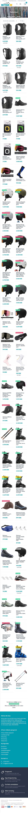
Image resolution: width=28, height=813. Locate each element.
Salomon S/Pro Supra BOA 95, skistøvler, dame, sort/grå (20, 490)
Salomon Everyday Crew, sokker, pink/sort (7, 368)
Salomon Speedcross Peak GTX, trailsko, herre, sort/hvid (20, 587)
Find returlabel (4, 754)
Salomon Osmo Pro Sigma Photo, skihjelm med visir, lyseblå (7, 226)
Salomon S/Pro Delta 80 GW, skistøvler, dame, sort (20, 418)
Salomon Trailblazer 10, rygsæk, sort (6, 62)
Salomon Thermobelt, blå (7, 536)
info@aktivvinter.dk (8, 763)
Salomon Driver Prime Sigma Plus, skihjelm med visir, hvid (7, 685)
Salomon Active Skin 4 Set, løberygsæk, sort (20, 38)
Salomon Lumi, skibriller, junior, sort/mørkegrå (7, 346)
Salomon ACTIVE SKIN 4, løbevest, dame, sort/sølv (20, 87)
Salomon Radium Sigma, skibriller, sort (7, 180)
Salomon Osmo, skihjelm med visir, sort (20, 323)
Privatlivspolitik (5, 752)
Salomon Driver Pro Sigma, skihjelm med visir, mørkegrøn (7, 299)
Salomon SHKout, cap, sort (7, 417)
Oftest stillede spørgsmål (7, 732)
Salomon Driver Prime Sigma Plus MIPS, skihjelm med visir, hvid (20, 274)
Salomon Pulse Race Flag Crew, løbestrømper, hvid (20, 369)
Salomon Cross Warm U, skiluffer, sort (20, 346)
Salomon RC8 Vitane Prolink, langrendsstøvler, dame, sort (7, 562)
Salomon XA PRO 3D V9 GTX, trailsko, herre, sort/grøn (7, 394)
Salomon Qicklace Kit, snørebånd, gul (7, 135)
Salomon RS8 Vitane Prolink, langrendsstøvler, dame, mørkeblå (20, 636)
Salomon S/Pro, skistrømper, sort (20, 180)
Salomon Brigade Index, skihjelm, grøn (20, 203)
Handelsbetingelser (5, 750)
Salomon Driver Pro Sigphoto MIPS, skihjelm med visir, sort (7, 250)
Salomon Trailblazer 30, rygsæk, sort (20, 62)
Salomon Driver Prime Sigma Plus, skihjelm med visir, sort (20, 226)
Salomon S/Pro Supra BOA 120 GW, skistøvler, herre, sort (7, 490)
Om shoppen (4, 748)
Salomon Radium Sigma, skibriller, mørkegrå (20, 158)
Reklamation (4, 740)
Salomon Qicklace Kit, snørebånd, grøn (20, 135)
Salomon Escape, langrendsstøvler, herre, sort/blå (20, 514)
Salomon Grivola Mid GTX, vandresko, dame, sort (20, 612)
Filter (22, 20)
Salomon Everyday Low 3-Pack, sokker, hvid (7, 587)
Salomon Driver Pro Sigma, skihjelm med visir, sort (20, 394)
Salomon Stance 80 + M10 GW (7, 441)
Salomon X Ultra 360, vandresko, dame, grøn (7, 612)
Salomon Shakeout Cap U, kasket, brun (7, 514)
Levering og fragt (5, 734)
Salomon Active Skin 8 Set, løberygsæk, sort (7, 111)
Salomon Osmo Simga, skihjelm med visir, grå (20, 299)
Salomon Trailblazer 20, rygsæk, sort (6, 38)
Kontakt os (3, 746)
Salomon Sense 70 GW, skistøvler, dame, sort (7, 466)
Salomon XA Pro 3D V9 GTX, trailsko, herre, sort (20, 111)
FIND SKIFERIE (15, 725)
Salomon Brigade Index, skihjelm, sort (20, 562)
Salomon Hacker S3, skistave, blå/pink (20, 684)
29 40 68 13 (6, 761)
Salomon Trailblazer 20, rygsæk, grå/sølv (7, 87)
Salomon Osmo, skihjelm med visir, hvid (7, 203)
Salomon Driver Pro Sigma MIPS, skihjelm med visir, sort (20, 250)
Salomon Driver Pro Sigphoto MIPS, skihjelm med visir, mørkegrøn (7, 275)
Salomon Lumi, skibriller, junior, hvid (7, 323)
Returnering (4, 738)
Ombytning (3, 736)
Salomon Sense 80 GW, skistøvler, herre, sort (20, 442)
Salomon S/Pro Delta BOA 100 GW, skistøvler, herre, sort (20, 466)
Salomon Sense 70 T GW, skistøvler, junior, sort (7, 660)
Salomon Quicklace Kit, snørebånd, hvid (7, 158)
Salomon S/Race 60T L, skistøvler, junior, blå (20, 660)
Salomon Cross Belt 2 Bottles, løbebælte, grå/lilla (7, 636)
